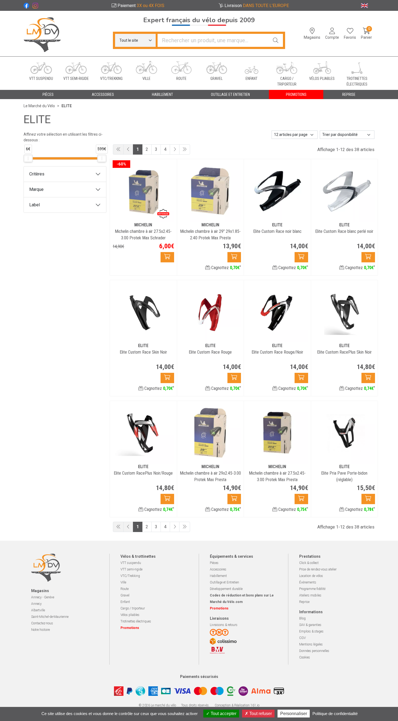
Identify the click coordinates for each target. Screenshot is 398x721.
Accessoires (218, 569)
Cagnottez (225, 267)
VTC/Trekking (130, 576)
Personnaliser (293, 713)
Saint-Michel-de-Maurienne (49, 617)
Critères (36, 174)
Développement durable (226, 589)
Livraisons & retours (223, 625)
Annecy (36, 604)
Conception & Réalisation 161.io (237, 705)
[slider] (28, 158)
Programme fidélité (312, 589)
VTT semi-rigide (131, 569)
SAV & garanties (310, 625)
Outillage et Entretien (224, 582)
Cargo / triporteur (132, 608)
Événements (307, 582)
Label (34, 204)
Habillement (218, 576)
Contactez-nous (42, 623)
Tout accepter (223, 713)
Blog (302, 618)
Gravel (124, 595)
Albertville (38, 610)
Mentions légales (311, 644)
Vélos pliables (129, 615)
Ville (123, 582)
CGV (302, 638)
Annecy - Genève (42, 597)
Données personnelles (314, 651)
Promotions (296, 94)
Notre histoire (40, 630)
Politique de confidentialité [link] (335, 713)
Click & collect (309, 563)
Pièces (214, 563)
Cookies (304, 657)
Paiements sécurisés (199, 676)
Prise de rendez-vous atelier (318, 569)
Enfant (125, 602)
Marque (36, 189)
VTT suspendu (130, 563)
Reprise (304, 602)
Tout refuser (260, 713)
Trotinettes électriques (135, 621)
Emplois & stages (311, 631)
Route (124, 589)
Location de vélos (311, 576)
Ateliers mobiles (310, 595)
